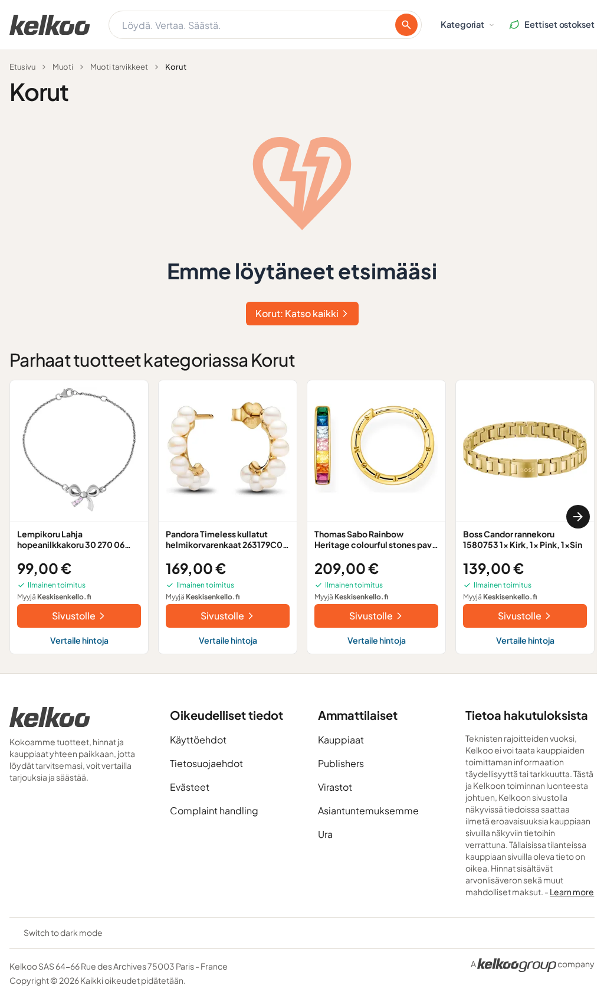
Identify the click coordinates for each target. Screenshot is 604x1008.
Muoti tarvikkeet (119, 66)
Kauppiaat (341, 739)
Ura (325, 834)
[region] (302, 517)
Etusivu (22, 66)
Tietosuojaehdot (206, 763)
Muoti (62, 66)
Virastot (335, 787)
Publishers (341, 763)
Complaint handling (214, 810)
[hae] (406, 25)
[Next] (578, 517)
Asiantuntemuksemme (368, 810)
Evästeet (189, 787)
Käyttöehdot (198, 739)
